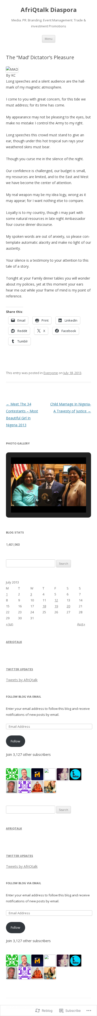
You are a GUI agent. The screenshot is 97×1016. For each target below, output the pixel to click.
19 (56, 606)
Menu (48, 39)
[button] (37, 500)
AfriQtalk (14, 642)
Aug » (81, 624)
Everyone (51, 373)
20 (68, 606)
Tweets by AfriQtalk (22, 679)
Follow (15, 741)
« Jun (9, 624)
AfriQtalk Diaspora (49, 10)
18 (44, 606)
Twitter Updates (19, 669)
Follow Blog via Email (23, 696)
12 (56, 600)
